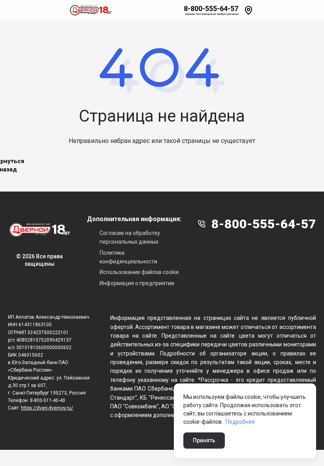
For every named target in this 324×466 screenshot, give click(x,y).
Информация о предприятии (137, 283)
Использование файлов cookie (139, 272)
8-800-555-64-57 (211, 9)
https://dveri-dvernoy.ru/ (47, 408)
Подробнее (240, 422)
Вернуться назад (8, 165)
